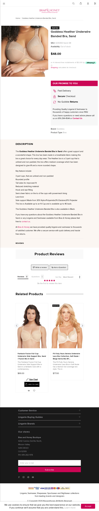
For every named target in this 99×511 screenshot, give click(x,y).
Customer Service (27, 410)
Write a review (41, 267)
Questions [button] (35, 276)
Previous (16, 325)
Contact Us (77, 118)
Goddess (60, 128)
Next (82, 325)
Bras (65, 132)
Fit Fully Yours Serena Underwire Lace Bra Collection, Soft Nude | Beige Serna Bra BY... (66, 356)
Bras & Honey (24, 227)
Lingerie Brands (26, 423)
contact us (26, 221)
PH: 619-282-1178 (25, 454)
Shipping (54, 67)
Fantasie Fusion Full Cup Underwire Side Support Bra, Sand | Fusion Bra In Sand (32, 356)
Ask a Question (60, 267)
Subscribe (49, 469)
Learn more (70, 507)
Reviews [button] (21, 276)
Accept (88, 506)
